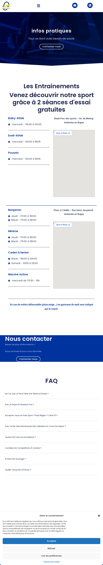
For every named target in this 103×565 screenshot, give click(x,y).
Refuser (51, 548)
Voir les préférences (51, 555)
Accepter (51, 541)
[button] (99, 515)
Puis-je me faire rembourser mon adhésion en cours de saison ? (35, 426)
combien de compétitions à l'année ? (23, 448)
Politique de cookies (51, 561)
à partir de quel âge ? (15, 459)
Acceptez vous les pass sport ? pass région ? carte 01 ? (31, 415)
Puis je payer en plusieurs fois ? (19, 404)
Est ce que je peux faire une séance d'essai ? (27, 393)
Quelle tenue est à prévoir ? (18, 469)
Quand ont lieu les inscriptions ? (20, 437)
